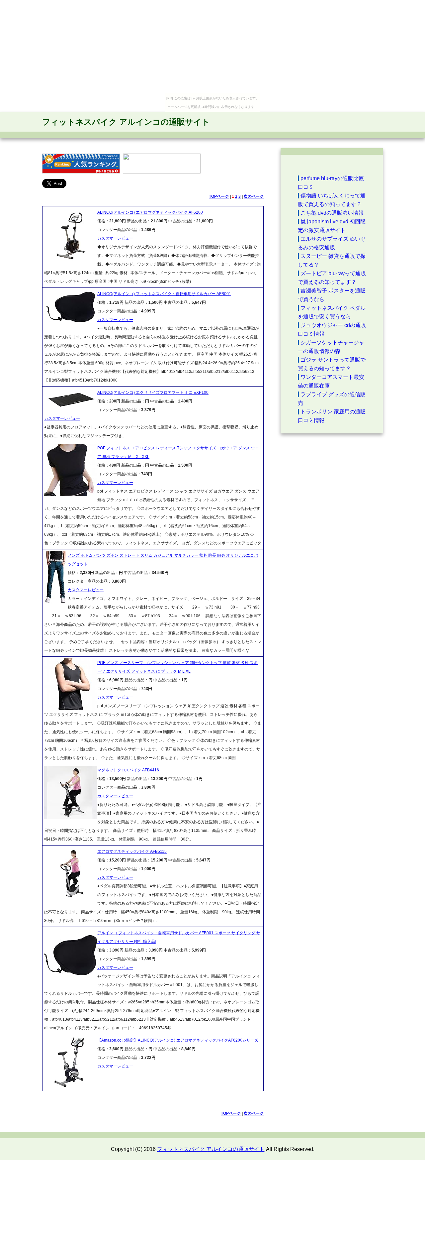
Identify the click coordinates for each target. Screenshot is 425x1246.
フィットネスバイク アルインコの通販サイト (126, 121)
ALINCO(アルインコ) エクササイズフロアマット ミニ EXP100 (153, 392)
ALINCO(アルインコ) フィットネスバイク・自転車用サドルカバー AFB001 (164, 293)
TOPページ (219, 196)
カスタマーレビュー (115, 238)
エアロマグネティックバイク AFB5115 (132, 851)
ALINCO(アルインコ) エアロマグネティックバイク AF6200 (150, 212)
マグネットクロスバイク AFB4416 (128, 770)
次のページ (254, 196)
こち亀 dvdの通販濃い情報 (332, 213)
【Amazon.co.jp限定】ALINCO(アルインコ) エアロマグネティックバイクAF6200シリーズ (177, 1040)
